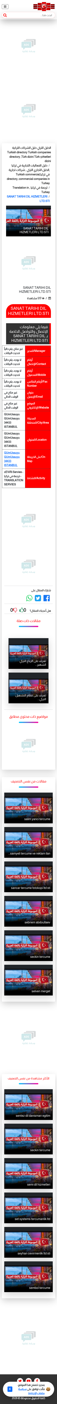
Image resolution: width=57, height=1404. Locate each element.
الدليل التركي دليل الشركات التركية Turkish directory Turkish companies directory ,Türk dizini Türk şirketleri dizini (29, 154)
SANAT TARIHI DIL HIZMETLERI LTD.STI (28, 199)
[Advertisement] (28, 46)
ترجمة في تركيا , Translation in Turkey (31, 190)
